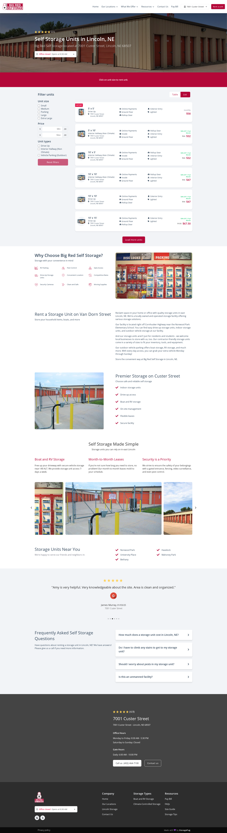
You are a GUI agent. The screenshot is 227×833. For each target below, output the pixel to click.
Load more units (133, 239)
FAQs (167, 804)
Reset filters (53, 162)
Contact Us (107, 814)
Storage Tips (171, 814)
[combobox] (55, 54)
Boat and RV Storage (143, 798)
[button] (149, 296)
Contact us (152, 763)
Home (105, 798)
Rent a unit (218, 6)
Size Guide (170, 809)
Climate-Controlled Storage (146, 804)
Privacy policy (44, 830)
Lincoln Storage (109, 809)
